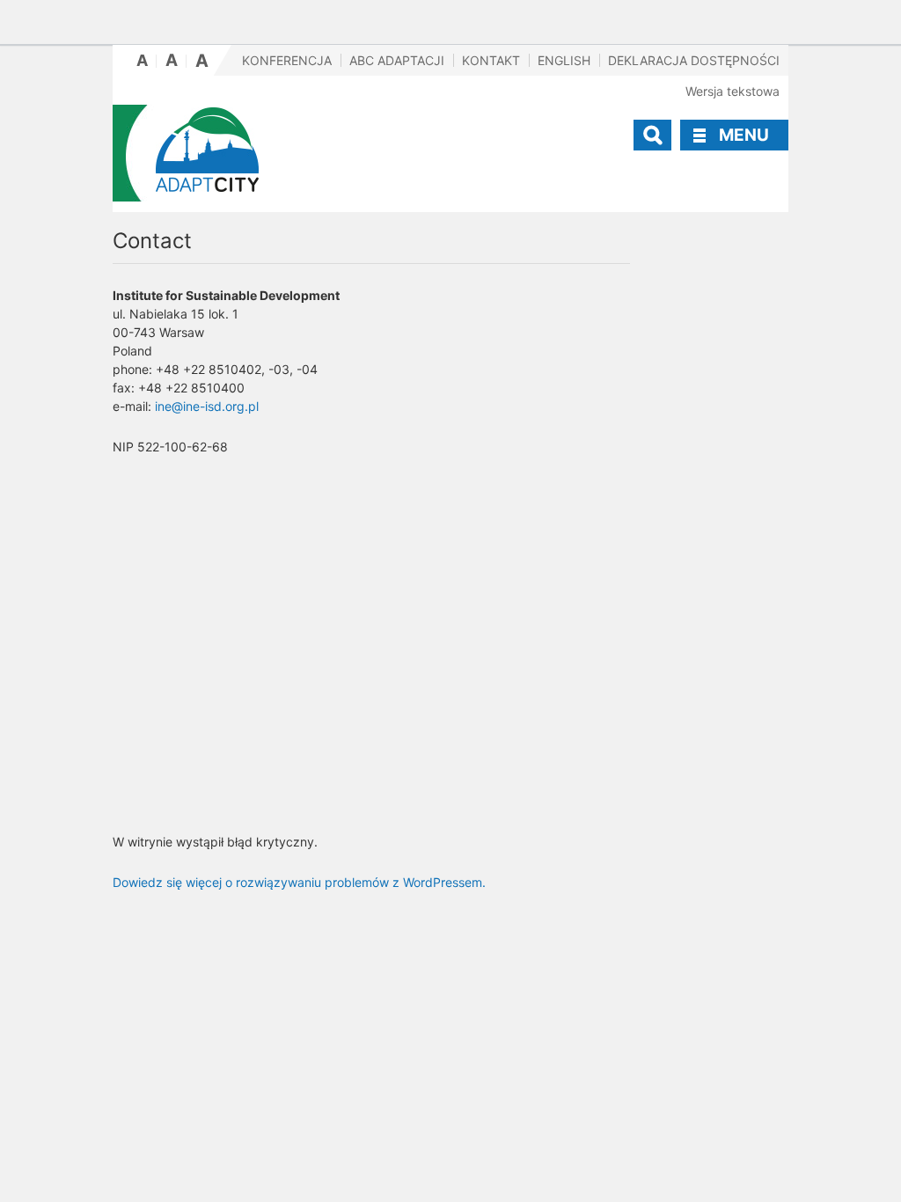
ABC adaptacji (396, 60)
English (564, 60)
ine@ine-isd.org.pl (207, 406)
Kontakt (491, 60)
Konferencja (287, 60)
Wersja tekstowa (732, 91)
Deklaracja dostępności (694, 60)
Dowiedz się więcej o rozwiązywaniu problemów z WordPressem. (299, 882)
